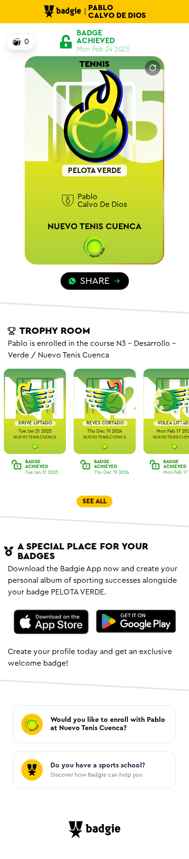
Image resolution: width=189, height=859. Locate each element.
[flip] (152, 68)
